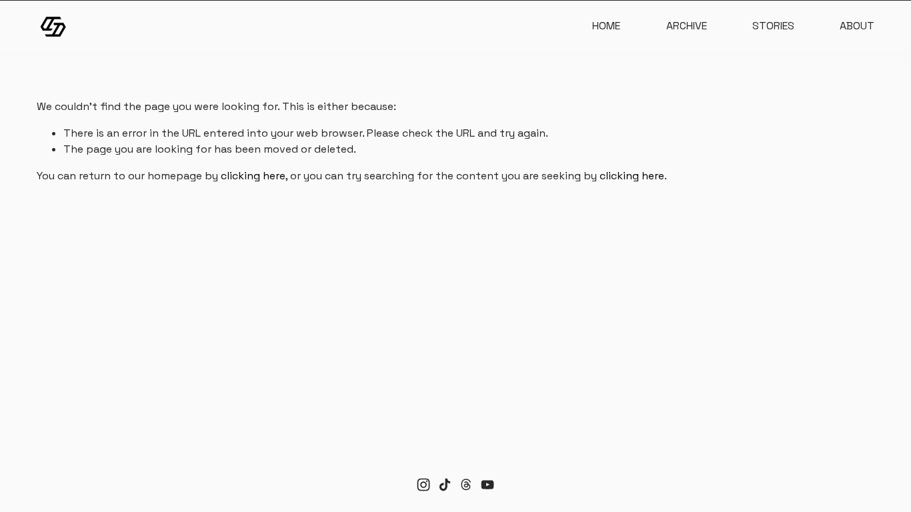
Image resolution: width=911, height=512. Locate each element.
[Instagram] (423, 484)
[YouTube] (487, 484)
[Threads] (466, 484)
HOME (606, 26)
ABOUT (857, 26)
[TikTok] (444, 484)
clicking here (253, 176)
